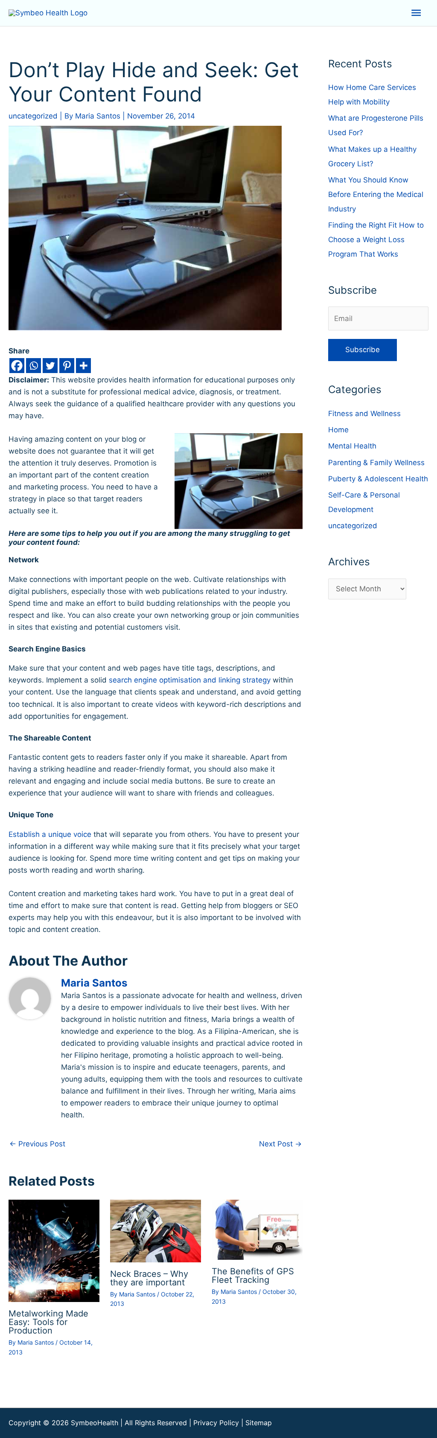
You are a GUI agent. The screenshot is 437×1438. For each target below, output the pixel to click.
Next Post (280, 1144)
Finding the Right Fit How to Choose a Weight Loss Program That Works (376, 239)
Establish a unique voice (50, 834)
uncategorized (33, 116)
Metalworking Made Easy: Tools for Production (48, 1322)
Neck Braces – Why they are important (149, 1278)
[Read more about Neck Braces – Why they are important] (155, 1230)
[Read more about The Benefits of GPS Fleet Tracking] (257, 1229)
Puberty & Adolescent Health (378, 479)
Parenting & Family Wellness (376, 462)
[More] (83, 365)
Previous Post (37, 1144)
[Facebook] (16, 365)
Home (338, 429)
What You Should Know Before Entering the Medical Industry (375, 194)
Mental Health (352, 446)
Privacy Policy (216, 1422)
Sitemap (258, 1422)
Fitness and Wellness (364, 413)
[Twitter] (50, 365)
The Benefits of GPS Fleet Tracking (253, 1275)
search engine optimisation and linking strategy (190, 680)
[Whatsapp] (33, 365)
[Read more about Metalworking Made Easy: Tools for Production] (54, 1250)
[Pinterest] (66, 365)
